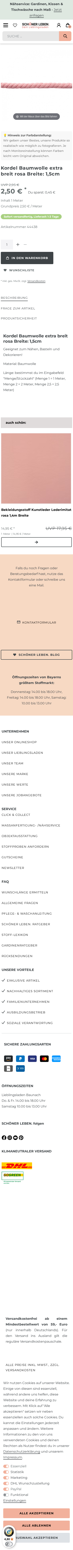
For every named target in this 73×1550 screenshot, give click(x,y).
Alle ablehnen (36, 1525)
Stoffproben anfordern (25, 846)
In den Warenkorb (30, 258)
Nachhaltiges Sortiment (30, 991)
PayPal (16, 1489)
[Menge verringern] (25, 244)
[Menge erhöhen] (17, 244)
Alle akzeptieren (36, 1513)
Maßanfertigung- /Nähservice (31, 825)
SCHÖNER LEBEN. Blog (39, 655)
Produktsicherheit (19, 318)
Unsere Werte (15, 784)
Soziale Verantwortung (30, 1023)
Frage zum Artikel (18, 308)
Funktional (19, 1495)
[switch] (9, 1544)
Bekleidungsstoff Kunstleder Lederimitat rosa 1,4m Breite (36, 512)
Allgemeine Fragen (20, 903)
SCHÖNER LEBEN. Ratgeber (26, 924)
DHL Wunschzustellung (30, 1483)
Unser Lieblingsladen (22, 753)
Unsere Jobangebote (22, 795)
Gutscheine (12, 857)
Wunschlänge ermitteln (25, 892)
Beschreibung (14, 298)
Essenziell (18, 1466)
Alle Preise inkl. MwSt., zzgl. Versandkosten (32, 1367)
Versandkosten (36, 280)
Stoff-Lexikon (15, 935)
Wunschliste (21, 270)
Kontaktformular (39, 622)
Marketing (19, 1478)
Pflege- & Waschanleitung (27, 913)
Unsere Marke (15, 774)
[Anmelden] (58, 25)
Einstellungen (14, 1500)
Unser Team (13, 763)
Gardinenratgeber (19, 945)
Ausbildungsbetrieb (26, 1012)
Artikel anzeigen (36, 542)
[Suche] (65, 36)
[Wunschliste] (15, 25)
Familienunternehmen (28, 1002)
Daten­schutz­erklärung (21, 1451)
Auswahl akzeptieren (36, 1538)
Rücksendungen (17, 956)
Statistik (17, 1472)
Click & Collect (16, 815)
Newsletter (13, 868)
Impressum (12, 1457)
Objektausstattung (20, 836)
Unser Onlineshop (19, 742)
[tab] (14, 298)
